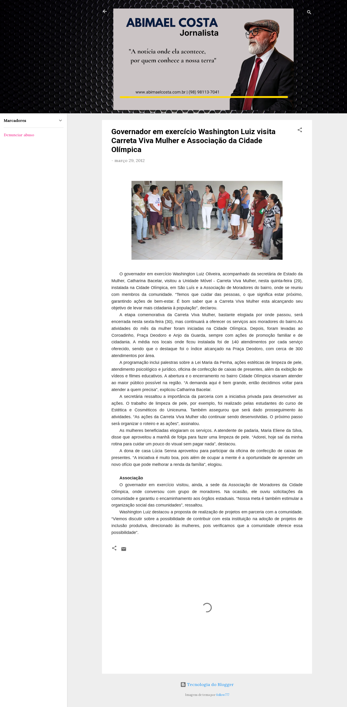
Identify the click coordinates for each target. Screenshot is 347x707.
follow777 (222, 695)
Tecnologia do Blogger (210, 684)
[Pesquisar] (309, 13)
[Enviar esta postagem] (124, 550)
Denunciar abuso (19, 134)
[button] (300, 130)
